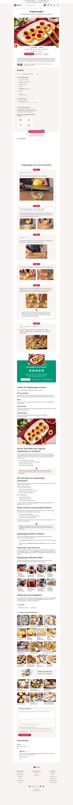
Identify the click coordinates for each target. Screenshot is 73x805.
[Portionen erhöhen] (37, 74)
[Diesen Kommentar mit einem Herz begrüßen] (18, 748)
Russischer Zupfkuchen (20, 780)
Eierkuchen (20, 782)
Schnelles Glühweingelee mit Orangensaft (41, 575)
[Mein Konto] (54, 5)
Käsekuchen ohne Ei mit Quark (34, 703)
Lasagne (20, 778)
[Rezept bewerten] (36, 370)
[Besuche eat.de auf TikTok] (38, 786)
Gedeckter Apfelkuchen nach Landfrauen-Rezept (48, 703)
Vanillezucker (27, 88)
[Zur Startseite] (17, 5)
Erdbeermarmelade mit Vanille (31, 576)
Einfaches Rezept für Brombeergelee (21, 589)
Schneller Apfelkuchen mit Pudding (29, 638)
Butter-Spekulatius (21, 704)
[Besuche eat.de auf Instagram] (32, 786)
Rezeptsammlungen (20, 774)
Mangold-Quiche (34, 653)
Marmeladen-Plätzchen (48, 653)
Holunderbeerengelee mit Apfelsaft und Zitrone (50, 574)
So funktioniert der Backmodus (36, 133)
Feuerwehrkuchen (21, 653)
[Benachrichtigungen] (51, 5)
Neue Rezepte (20, 776)
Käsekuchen (19, 639)
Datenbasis (19, 116)
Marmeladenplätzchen (34, 8)
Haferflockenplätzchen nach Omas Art (48, 690)
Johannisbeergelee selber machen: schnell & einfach (21, 574)
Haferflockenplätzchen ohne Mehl (31, 665)
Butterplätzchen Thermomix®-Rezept (35, 690)
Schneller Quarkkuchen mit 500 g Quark (40, 638)
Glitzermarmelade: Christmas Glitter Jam (31, 589)
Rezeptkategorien (20, 773)
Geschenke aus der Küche (23, 607)
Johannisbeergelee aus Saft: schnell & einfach (41, 589)
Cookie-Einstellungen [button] (53, 782)
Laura (51, 64)
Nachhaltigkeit (52, 778)
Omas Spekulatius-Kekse (50, 665)
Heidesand (45, 626)
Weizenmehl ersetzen (27, 402)
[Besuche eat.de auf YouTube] (29, 786)
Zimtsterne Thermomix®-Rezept (21, 690)
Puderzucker (26, 410)
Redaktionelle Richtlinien (53, 780)
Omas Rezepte (33, 607)
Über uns (52, 774)
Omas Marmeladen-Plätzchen (20, 665)
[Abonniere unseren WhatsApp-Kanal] (35, 786)
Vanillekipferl (20, 626)
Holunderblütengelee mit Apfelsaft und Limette (50, 589)
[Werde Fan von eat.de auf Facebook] (43, 786)
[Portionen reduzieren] (18, 74)
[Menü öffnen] (57, 5)
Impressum (53, 773)
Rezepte (17, 8)
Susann (39, 64)
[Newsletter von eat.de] (36, 673)
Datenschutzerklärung (53, 776)
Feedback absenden (24, 734)
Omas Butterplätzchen (40, 665)
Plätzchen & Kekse (26, 8)
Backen (21, 8)
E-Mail (37, 773)
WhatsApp (37, 775)
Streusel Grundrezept (49, 639)
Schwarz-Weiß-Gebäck (35, 626)
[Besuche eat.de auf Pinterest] (41, 786)
